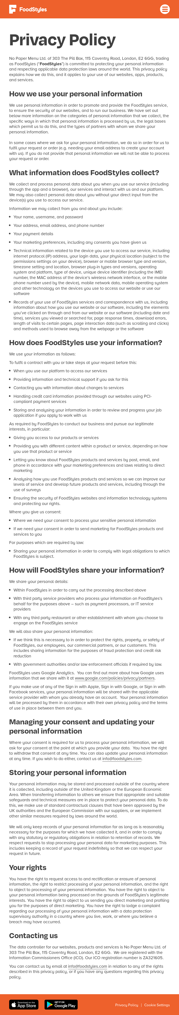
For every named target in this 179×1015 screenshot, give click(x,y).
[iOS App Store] (23, 1005)
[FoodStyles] (28, 9)
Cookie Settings (157, 1004)
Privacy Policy (126, 1004)
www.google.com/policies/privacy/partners (115, 678)
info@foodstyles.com (121, 758)
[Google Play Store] (61, 1005)
